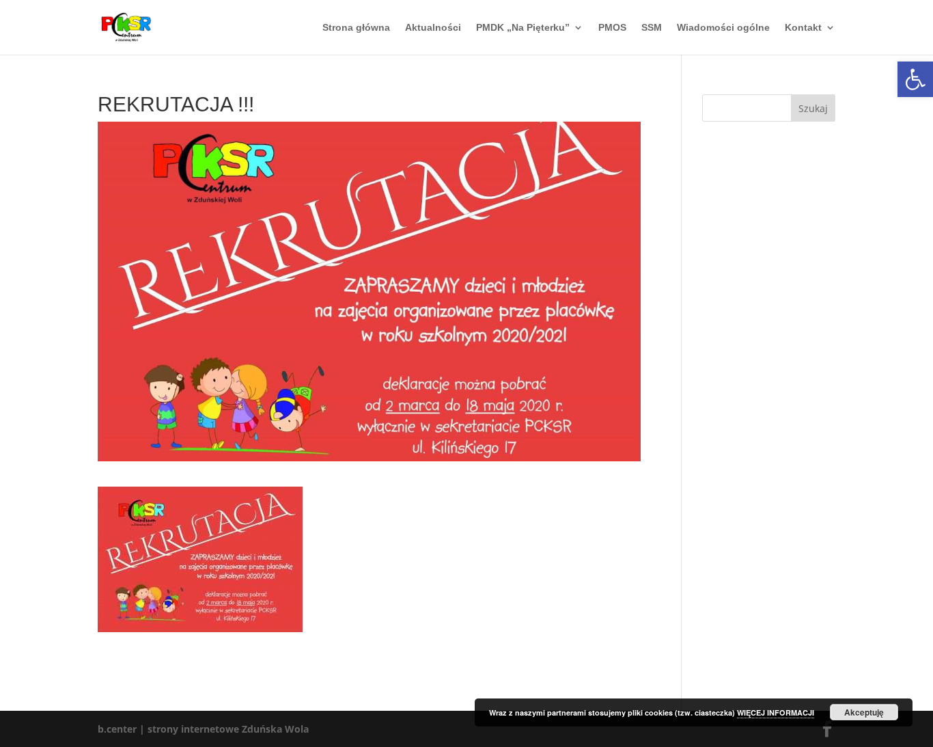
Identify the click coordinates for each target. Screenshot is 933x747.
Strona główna (356, 28)
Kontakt (803, 28)
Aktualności (433, 28)
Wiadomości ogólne (723, 28)
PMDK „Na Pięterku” (523, 28)
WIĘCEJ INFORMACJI (775, 712)
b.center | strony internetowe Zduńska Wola (203, 728)
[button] (915, 79)
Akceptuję (864, 712)
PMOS (612, 28)
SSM (651, 28)
